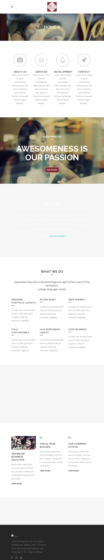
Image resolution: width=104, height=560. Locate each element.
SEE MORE (52, 170)
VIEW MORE (16, 484)
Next (55, 243)
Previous (49, 243)
